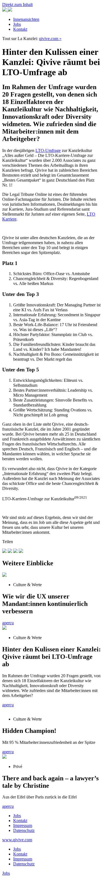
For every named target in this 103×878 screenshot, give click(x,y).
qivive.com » (50, 38)
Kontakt (20, 29)
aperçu (8, 622)
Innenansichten (26, 19)
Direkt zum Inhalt (17, 4)
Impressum (22, 825)
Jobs (17, 24)
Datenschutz (24, 830)
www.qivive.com (17, 839)
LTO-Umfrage (48, 150)
